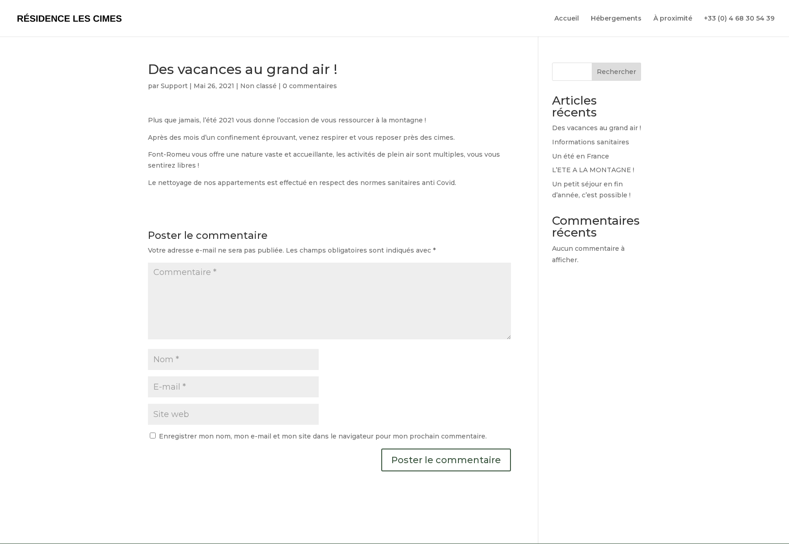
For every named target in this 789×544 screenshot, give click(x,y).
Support (174, 86)
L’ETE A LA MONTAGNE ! (593, 170)
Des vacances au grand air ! (596, 128)
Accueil (566, 18)
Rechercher (616, 72)
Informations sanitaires (590, 142)
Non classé (258, 86)
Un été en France (580, 156)
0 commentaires (310, 86)
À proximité (672, 18)
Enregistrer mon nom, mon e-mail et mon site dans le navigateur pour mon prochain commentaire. (323, 436)
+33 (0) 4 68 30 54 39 (739, 18)
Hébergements (616, 18)
